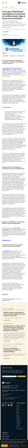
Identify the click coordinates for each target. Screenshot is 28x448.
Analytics (18, 415)
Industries (18, 419)
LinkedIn (4, 300)
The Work (18, 423)
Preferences (23, 445)
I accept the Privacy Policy (9, 378)
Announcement (6, 31)
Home (17, 405)
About (17, 426)
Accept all (4, 445)
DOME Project (7, 251)
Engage (17, 417)
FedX (17, 410)
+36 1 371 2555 (5, 438)
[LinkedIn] (3, 405)
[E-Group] (22, 3)
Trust (17, 414)
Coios (17, 408)
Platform (18, 406)
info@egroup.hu (5, 434)
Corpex (17, 412)
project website (9, 299)
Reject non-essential (14, 445)
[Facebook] (11, 405)
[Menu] (3, 3)
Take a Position (19, 428)
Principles (18, 421)
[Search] (6, 3)
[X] (6, 405)
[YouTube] (8, 405)
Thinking (18, 425)
